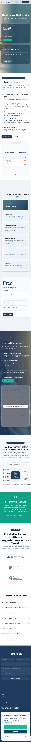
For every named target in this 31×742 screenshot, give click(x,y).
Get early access (8, 381)
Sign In (16, 136)
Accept (15, 726)
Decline (15, 731)
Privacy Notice (8, 722)
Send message (15, 678)
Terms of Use (5, 699)
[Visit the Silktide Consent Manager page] (25, 736)
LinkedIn (5, 702)
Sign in (18, 2)
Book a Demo (7, 136)
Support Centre (5, 696)
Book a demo (25, 2)
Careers (3, 694)
